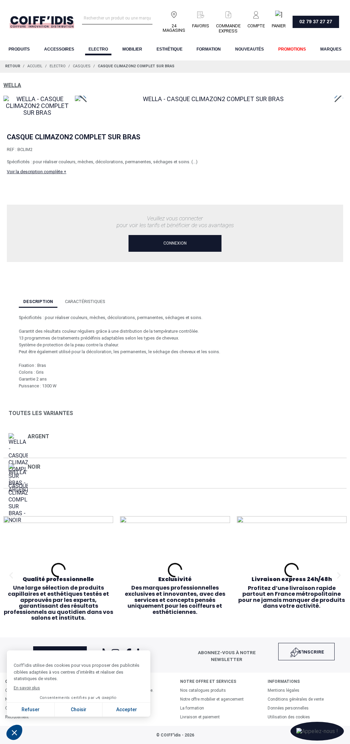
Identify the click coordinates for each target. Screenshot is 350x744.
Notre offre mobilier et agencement (212, 699)
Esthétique (170, 49)
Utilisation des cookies (289, 717)
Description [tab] (38, 301)
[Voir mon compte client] (256, 13)
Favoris (200, 25)
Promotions (292, 49)
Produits (19, 49)
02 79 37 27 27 (315, 21)
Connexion (175, 243)
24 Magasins (174, 28)
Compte (256, 25)
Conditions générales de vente (296, 699)
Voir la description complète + (36, 171)
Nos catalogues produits (203, 690)
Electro (98, 49)
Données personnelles (288, 708)
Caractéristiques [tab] (85, 301)
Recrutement (17, 717)
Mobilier (132, 49)
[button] (11, 575)
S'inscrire (311, 652)
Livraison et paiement (200, 717)
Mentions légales (283, 690)
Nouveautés (249, 49)
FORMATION (209, 49)
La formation (192, 708)
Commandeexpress (228, 28)
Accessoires (59, 49)
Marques (330, 49)
